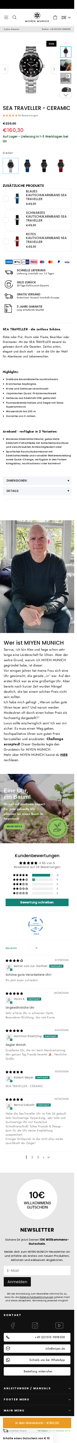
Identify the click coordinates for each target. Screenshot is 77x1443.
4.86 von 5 (47, 863)
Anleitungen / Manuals (27, 1388)
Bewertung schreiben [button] (37, 902)
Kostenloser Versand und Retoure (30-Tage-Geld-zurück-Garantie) (37, 4)
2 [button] (32, 1157)
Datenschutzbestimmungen (36, 1297)
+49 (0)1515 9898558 (50, 1337)
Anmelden (17, 1281)
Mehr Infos (14, 826)
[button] (54, 69)
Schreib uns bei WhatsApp (47, 1360)
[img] (14, 961)
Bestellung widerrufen (38, 1371)
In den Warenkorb (37, 1423)
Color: (8, 153)
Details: (13, 491)
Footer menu (16, 1399)
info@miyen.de (55, 1348)
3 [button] (38, 1157)
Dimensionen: (17, 481)
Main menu (14, 1410)
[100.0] (35, 924)
